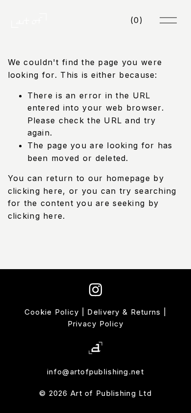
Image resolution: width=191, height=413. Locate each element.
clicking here (35, 191)
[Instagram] (95, 290)
